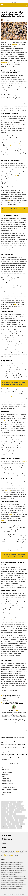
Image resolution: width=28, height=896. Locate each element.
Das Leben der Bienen (8, 783)
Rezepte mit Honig (7, 772)
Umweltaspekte (7, 792)
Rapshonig (4, 826)
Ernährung (11, 514)
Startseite (4, 766)
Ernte (5, 420)
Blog (3, 794)
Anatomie (13, 801)
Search (26, 730)
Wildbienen (4, 828)
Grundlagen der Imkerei (9, 787)
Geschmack (5, 814)
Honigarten (6, 769)
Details (17, 810)
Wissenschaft (13, 828)
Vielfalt (16, 304)
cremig (12, 810)
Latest (14, 2)
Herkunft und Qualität (9, 771)
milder (21, 822)
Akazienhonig (5, 801)
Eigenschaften (5, 62)
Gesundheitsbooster (6, 816)
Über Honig (6, 774)
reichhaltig (12, 826)
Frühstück (11, 812)
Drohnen (24, 810)
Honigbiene (14, 44)
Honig (10, 396)
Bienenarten (6, 778)
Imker (10, 690)
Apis (11, 803)
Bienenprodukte (7, 781)
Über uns (4, 841)
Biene (9, 200)
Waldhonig (19, 826)
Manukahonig (14, 822)
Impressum (4, 840)
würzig (20, 828)
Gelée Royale (18, 812)
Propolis (23, 824)
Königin (22, 820)
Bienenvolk (8, 490)
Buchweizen (5, 810)
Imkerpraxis (6, 791)
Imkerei (3, 785)
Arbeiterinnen (18, 803)
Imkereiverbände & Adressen (10, 789)
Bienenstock (4, 520)
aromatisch (4, 805)
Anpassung (4, 803)
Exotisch (4, 812)
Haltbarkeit (22, 816)
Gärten (15, 816)
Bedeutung (12, 620)
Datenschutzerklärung (7, 839)
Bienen (12, 146)
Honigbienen (23, 461)
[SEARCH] (26, 5)
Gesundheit (14, 176)
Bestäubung (20, 805)
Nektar (25, 400)
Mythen (4, 824)
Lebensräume (5, 822)
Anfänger (20, 801)
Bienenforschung (7, 780)
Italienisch (16, 690)
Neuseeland (16, 824)
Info (17, 820)
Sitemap (4, 843)
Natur (20, 144)
